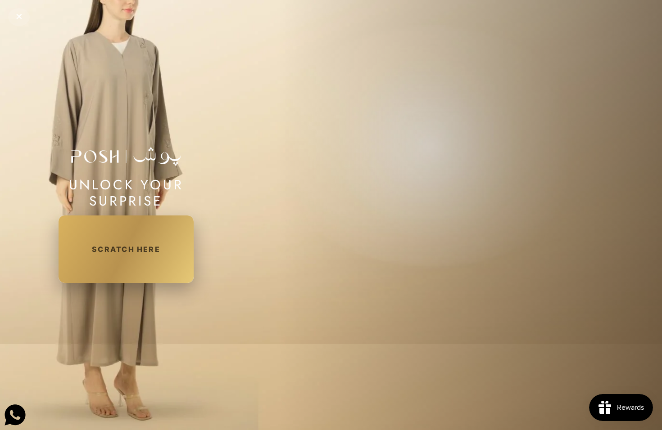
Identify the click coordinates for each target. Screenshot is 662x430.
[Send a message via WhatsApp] (15, 415)
